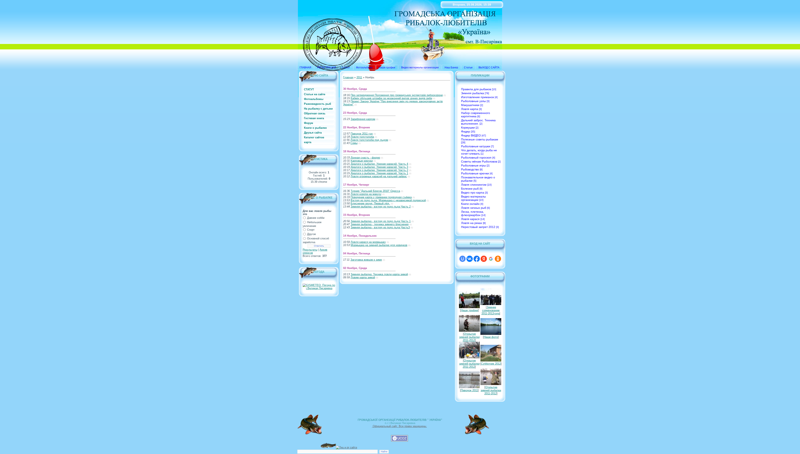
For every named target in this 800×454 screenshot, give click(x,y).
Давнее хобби (315, 217)
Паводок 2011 (469, 390)
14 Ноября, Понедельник (360, 235)
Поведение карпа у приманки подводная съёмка (381, 197)
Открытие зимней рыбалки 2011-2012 (469, 337)
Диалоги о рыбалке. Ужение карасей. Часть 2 (379, 170)
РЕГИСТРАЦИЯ (326, 67)
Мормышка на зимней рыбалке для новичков (379, 245)
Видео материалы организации (420, 67)
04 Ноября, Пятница (356, 253)
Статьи (468, 67)
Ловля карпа (469, 109)
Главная (348, 77)
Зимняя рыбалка (472, 93)
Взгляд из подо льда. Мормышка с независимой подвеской (388, 200)
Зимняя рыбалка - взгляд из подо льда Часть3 (380, 227)
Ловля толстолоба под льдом (369, 139)
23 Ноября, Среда (355, 112)
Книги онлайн (470, 203)
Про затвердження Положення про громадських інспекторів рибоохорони (397, 95)
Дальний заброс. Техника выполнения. (478, 122)
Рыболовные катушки (475, 146)
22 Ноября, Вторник (356, 127)
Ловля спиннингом (473, 184)
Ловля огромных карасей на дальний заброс (379, 176)
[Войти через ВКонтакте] (469, 259)
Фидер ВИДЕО (471, 135)
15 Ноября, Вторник (356, 214)
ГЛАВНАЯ (305, 67)
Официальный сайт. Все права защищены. (399, 426)
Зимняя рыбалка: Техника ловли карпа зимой (379, 274)
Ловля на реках (471, 223)
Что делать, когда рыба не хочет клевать (479, 152)
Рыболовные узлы (473, 101)
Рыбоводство (470, 169)
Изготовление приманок (477, 97)
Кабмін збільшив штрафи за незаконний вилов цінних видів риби (391, 98)
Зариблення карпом (363, 119)
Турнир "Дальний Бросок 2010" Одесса (375, 191)
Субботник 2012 (491, 363)
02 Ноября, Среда (355, 268)
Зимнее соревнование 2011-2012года (490, 310)
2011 (359, 77)
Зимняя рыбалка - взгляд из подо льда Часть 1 (381, 221)
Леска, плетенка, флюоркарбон (472, 213)
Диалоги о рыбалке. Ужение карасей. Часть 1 (379, 173)
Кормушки (468, 127)
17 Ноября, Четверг (356, 184)
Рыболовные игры (473, 165)
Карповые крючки (362, 160)
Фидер (465, 131)
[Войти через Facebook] (477, 259)
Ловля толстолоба (362, 136)
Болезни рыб (470, 188)
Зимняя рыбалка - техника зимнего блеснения (380, 224)
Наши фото (491, 337)
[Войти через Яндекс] (484, 259)
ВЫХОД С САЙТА (489, 67)
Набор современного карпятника (475, 114)
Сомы (354, 143)
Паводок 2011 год (362, 133)
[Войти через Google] (491, 259)
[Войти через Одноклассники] (498, 259)
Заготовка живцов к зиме (366, 259)
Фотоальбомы (364, 67)
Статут (346, 67)
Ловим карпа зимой (363, 277)
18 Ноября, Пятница (356, 151)
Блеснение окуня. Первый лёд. (370, 203)
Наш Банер (451, 67)
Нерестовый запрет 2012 (478, 227)
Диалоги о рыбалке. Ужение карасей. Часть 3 (379, 167)
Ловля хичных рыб (473, 207)
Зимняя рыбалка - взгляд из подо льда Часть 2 (381, 206)
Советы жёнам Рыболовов (479, 161)
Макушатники (470, 105)
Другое (311, 234)
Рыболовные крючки (475, 173)
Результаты (310, 249)
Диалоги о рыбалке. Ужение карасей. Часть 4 (379, 163)
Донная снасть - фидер (365, 157)
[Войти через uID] (462, 259)
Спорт (311, 229)
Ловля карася (470, 219)
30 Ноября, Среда (355, 88)
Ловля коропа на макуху (366, 194)
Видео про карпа (472, 192)
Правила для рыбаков (476, 89)
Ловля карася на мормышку (368, 242)
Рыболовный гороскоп (476, 157)
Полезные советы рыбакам (479, 139)
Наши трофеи (387, 67)
